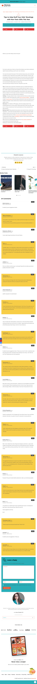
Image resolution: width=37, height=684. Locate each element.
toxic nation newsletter (26, 119)
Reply (33, 201)
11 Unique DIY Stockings (31, 168)
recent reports (9, 99)
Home (3, 674)
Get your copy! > (18, 1)
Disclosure (13, 674)
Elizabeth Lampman (10, 21)
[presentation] (6, 182)
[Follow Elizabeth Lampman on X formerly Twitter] (17, 162)
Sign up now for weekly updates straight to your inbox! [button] (18, 664)
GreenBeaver (17, 116)
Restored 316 (33, 678)
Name (4, 581)
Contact (9, 674)
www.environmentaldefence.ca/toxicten (24, 114)
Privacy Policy (23, 674)
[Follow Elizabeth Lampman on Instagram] (19, 162)
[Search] (32, 617)
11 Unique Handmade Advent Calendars (8, 168)
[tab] (16, 195)
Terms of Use (18, 674)
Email (21, 581)
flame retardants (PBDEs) (24, 97)
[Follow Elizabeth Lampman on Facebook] (15, 162)
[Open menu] (35, 5)
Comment (5, 566)
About (6, 674)
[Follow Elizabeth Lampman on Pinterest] (21, 162)
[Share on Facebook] (1, 339)
